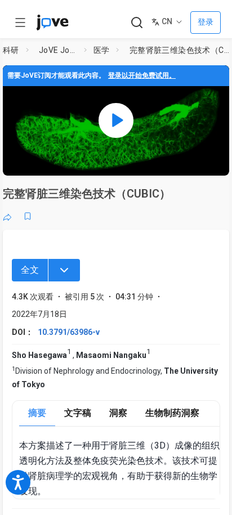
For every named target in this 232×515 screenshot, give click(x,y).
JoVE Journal (59, 50)
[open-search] (136, 23)
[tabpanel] (119, 468)
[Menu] (64, 270)
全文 (30, 270)
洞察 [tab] (118, 412)
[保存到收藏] (27, 216)
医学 (101, 50)
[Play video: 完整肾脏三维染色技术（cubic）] (116, 120)
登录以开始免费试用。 (142, 75)
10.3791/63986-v (69, 332)
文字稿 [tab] (77, 412)
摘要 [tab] (37, 412)
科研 (11, 50)
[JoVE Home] (52, 22)
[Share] (7, 216)
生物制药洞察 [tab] (172, 412)
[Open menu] (20, 23)
